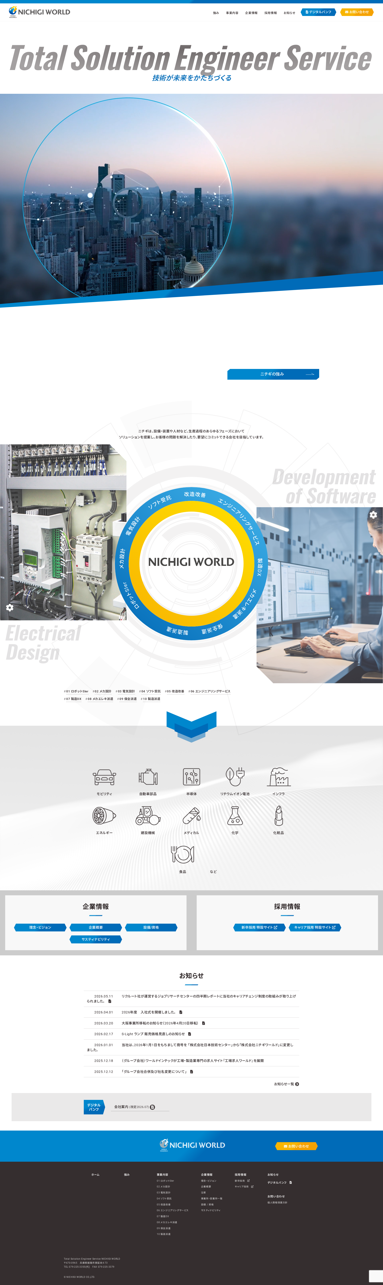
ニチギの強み (272, 374)
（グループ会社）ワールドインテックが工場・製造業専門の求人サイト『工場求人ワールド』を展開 (193, 1061)
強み (216, 13)
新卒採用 (241, 1180)
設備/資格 (151, 927)
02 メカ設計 (103, 691)
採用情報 (240, 1174)
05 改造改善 (175, 691)
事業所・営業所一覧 (212, 1198)
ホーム (95, 1174)
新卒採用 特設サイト (258, 927)
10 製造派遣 (151, 699)
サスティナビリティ (96, 939)
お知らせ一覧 (284, 1084)
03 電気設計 (126, 691)
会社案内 (131, 1107)
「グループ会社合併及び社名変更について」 (154, 1072)
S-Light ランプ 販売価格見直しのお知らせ (153, 1034)
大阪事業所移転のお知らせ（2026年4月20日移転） (160, 1023)
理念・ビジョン (40, 927)
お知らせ (289, 13)
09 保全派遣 (128, 699)
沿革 (203, 1192)
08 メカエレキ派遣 (100, 699)
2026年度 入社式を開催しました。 (149, 1012)
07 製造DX (73, 699)
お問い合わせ (358, 12)
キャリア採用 (243, 1186)
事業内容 (162, 1174)
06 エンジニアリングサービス (211, 691)
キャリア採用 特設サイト (313, 927)
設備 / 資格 (207, 1204)
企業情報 (207, 1174)
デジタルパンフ (319, 12)
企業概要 (96, 927)
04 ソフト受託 (151, 691)
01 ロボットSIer (77, 691)
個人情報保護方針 (278, 1202)
